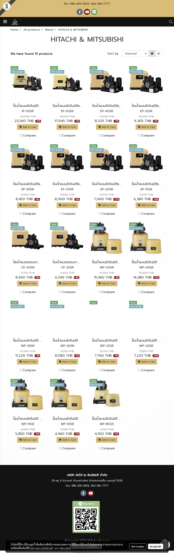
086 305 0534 (80, 486)
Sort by (114, 53)
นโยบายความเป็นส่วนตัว (42, 548)
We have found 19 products (32, 53)
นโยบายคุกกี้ (65, 548)
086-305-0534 (79, 4)
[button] (169, 22)
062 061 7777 (99, 486)
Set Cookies (137, 546)
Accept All (155, 546)
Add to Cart (29, 127)
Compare (29, 135)
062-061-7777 (100, 4)
